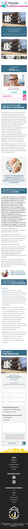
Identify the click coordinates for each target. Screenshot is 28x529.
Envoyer (12, 443)
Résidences (14, 460)
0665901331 (7, 96)
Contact (14, 92)
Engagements (14, 466)
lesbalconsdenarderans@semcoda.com (14, 384)
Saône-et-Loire (14, 497)
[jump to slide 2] (10, 57)
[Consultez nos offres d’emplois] (14, 482)
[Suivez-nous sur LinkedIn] (14, 477)
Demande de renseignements (12, 409)
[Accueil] (5, 4)
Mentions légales (5, 523)
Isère (14, 495)
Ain (14, 490)
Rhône (14, 492)
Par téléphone (8, 417)
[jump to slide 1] (4, 57)
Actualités (14, 462)
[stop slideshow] (14, 53)
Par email (6, 420)
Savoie (14, 502)
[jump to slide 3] (16, 57)
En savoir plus (22, 438)
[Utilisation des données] (4, 434)
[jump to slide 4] (22, 57)
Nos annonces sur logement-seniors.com (16, 525)
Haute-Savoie (14, 499)
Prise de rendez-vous (10, 412)
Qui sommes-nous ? (14, 464)
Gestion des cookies (17, 523)
